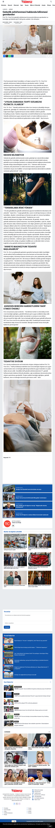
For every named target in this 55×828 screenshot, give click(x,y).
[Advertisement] (27, 69)
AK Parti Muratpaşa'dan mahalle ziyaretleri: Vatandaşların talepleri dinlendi (31, 724)
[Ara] (51, 2)
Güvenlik (17, 693)
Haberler (5, 9)
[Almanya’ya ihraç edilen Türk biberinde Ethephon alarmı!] (39, 559)
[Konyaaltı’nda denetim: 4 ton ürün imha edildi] (39, 540)
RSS (15, 821)
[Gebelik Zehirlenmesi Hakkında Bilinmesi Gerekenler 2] (27, 343)
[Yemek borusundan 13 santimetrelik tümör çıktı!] (15, 577)
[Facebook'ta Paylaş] (4, 56)
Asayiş (43, 5)
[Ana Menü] (3, 1)
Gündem (3, 5)
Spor (21, 5)
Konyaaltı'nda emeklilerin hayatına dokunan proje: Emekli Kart (32, 688)
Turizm (16, 708)
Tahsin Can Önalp (16, 522)
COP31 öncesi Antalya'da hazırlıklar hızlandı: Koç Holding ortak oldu (31, 717)
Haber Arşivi (37, 799)
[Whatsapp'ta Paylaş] (9, 56)
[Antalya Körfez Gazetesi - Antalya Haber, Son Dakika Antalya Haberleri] (26, 2)
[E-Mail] (13, 526)
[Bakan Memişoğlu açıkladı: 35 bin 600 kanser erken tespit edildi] (39, 577)
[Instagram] (19, 804)
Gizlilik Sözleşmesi (8, 812)
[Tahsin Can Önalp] (7, 523)
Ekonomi (16, 5)
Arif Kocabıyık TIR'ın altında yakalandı (25, 703)
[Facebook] (14, 804)
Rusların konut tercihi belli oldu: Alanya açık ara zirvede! (30, 710)
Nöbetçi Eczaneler (38, 790)
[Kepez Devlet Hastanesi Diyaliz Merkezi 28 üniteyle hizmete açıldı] (15, 540)
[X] (17, 804)
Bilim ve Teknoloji (35, 5)
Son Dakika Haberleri (39, 798)
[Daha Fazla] (12, 56)
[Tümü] (50, 682)
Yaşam (27, 5)
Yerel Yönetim (18, 686)
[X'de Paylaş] (7, 56)
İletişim (30, 812)
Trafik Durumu (37, 793)
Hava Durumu (37, 791)
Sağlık (11, 9)
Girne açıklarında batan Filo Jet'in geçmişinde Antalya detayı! (32, 696)
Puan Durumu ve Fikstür (39, 794)
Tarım (5, 811)
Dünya (49, 5)
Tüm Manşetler (37, 796)
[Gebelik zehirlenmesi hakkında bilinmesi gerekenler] (27, 39)
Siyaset (10, 5)
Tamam (50, 826)
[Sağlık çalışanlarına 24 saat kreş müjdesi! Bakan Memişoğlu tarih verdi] (15, 559)
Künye (5, 814)
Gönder (7, 627)
